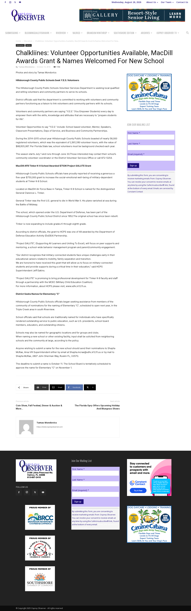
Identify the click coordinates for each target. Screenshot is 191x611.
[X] (15, 2)
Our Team (166, 2)
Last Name (134, 143)
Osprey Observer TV (167, 33)
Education (28, 41)
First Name (134, 133)
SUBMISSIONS (11, 33)
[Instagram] (10, 2)
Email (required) (136, 154)
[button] (187, 33)
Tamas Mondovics (26, 67)
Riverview (61, 33)
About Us (151, 2)
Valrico (76, 33)
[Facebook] (5, 2)
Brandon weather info (149, 223)
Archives (145, 33)
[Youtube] (20, 2)
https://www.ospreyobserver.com (50, 427)
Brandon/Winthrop (97, 33)
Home (18, 41)
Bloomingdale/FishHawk (37, 33)
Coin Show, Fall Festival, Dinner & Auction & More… (39, 407)
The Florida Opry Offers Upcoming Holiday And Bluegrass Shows (97, 407)
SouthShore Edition (124, 33)
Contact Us (182, 2)
